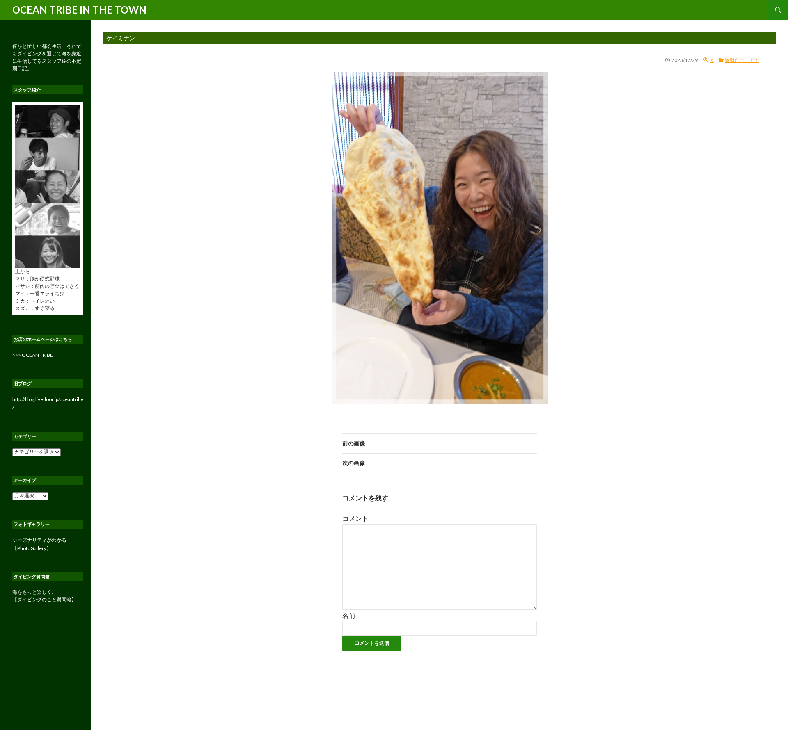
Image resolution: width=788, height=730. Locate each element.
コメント (355, 518)
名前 (348, 615)
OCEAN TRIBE (37, 355)
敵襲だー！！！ (742, 60)
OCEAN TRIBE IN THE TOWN (79, 10)
